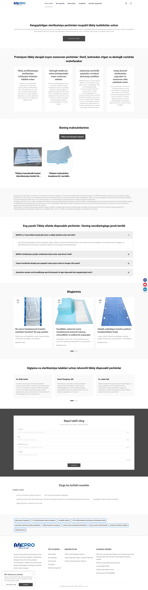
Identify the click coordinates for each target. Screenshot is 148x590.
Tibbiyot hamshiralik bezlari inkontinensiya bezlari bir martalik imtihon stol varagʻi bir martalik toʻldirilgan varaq (27, 175)
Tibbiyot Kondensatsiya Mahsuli (75, 561)
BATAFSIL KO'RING (27, 157)
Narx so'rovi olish (74, 38)
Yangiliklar (82, 3)
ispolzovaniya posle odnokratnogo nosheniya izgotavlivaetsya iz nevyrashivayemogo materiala (52, 499)
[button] (72, 400)
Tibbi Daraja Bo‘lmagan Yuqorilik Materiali (79, 557)
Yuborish (74, 465)
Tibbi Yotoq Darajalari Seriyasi (74, 554)
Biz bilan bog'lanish (95, 3)
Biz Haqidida (60, 3)
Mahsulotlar (71, 3)
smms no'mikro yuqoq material (28, 495)
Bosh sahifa (49, 3)
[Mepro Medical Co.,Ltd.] (20, 3)
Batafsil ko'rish (20, 342)
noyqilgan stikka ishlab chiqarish (105, 499)
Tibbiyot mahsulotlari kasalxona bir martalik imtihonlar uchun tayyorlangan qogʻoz (59, 175)
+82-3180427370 (103, 566)
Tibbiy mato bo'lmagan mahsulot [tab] (72, 137)
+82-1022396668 (109, 573)
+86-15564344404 (107, 569)
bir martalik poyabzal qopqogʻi (56, 495)
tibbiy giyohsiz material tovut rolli (29, 503)
